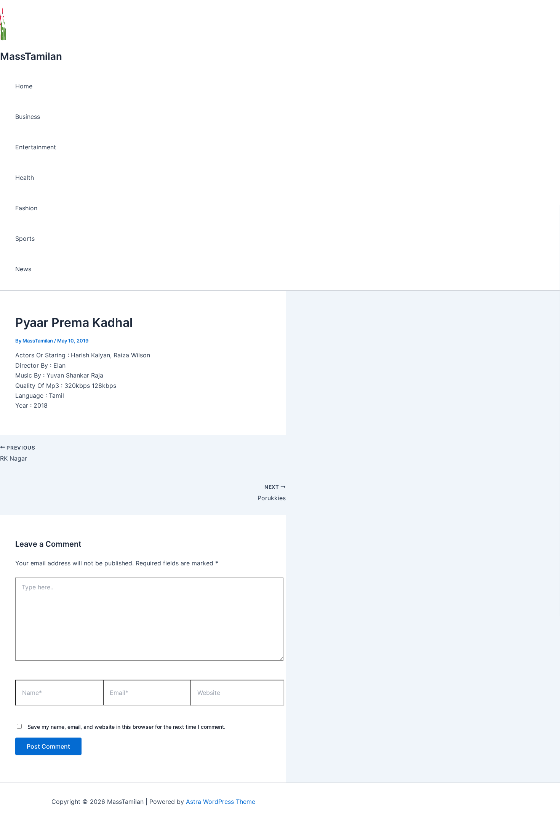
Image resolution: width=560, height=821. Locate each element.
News (23, 269)
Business (27, 116)
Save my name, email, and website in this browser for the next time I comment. (126, 726)
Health (24, 177)
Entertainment (35, 147)
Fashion (26, 208)
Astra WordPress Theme (220, 801)
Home (23, 86)
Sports (25, 238)
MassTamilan (31, 56)
